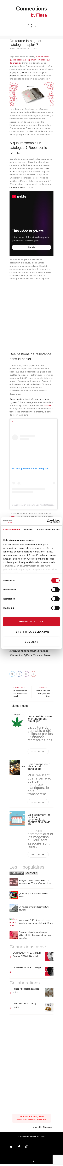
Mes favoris (31, 873)
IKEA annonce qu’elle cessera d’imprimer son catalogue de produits (30, 59)
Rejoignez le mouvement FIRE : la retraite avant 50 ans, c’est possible (35, 882)
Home (12, 48)
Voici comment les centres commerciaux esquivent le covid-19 (39, 820)
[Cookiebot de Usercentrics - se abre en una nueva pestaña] (47, 521)
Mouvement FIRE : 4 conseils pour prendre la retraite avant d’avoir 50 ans (36, 921)
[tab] (17, 873)
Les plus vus (16, 873)
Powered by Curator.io (42, 1127)
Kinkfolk (47, 405)
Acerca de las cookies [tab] (48, 529)
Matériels (21, 48)
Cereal (13, 516)
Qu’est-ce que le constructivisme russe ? (33, 895)
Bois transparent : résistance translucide (39, 766)
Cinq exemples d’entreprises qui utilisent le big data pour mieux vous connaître (35, 935)
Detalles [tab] (28, 529)
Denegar (32, 642)
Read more (38, 751)
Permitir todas (31, 621)
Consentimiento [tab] (11, 529)
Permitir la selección (31, 632)
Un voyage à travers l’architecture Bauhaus (34, 908)
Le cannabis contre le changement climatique (40, 718)
